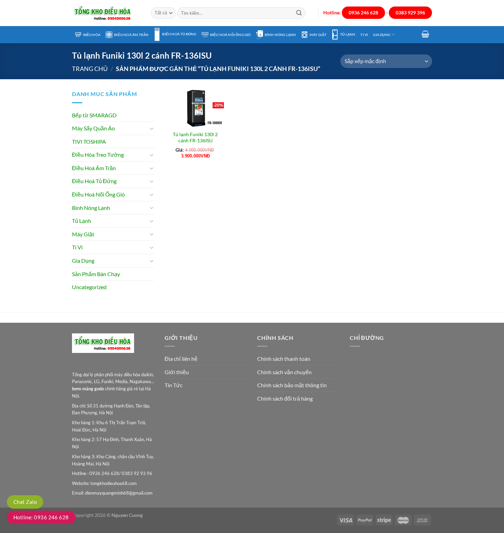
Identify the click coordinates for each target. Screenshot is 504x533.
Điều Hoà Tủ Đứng (179, 34)
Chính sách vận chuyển (284, 372)
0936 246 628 (363, 12)
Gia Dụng (381, 35)
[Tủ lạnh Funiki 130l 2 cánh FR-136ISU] (195, 108)
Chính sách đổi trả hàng (285, 398)
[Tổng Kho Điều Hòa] (106, 13)
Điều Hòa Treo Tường (98, 154)
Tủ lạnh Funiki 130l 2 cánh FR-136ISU (195, 137)
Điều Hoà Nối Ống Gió (230, 35)
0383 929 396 (410, 12)
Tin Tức (173, 385)
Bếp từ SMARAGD (94, 115)
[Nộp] (299, 13)
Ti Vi (364, 35)
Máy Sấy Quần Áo (93, 128)
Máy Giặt (318, 35)
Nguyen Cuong (127, 515)
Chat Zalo (25, 502)
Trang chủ (90, 68)
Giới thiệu (177, 372)
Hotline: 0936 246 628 (41, 517)
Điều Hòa (92, 35)
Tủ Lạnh (347, 34)
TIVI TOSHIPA (89, 141)
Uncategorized (89, 287)
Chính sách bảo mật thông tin (292, 385)
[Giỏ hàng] (425, 34)
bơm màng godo (88, 388)
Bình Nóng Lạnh (280, 35)
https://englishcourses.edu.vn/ (303, 519)
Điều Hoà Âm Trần (131, 35)
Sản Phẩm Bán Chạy (96, 274)
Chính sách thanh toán (283, 358)
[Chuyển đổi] (151, 128)
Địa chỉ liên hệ (181, 358)
